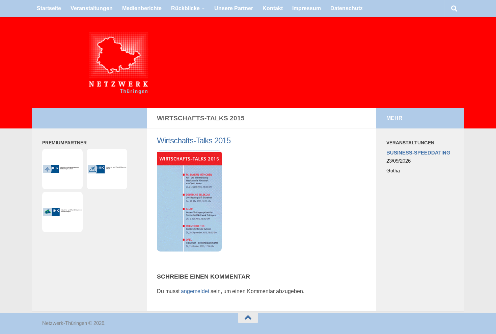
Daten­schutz (346, 8)
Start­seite (49, 8)
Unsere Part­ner (233, 8)
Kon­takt (273, 8)
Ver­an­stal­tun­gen (92, 8)
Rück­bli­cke (185, 8)
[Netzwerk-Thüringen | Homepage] (72, 62)
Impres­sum (306, 8)
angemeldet (195, 291)
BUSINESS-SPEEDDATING (418, 153)
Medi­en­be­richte (142, 8)
